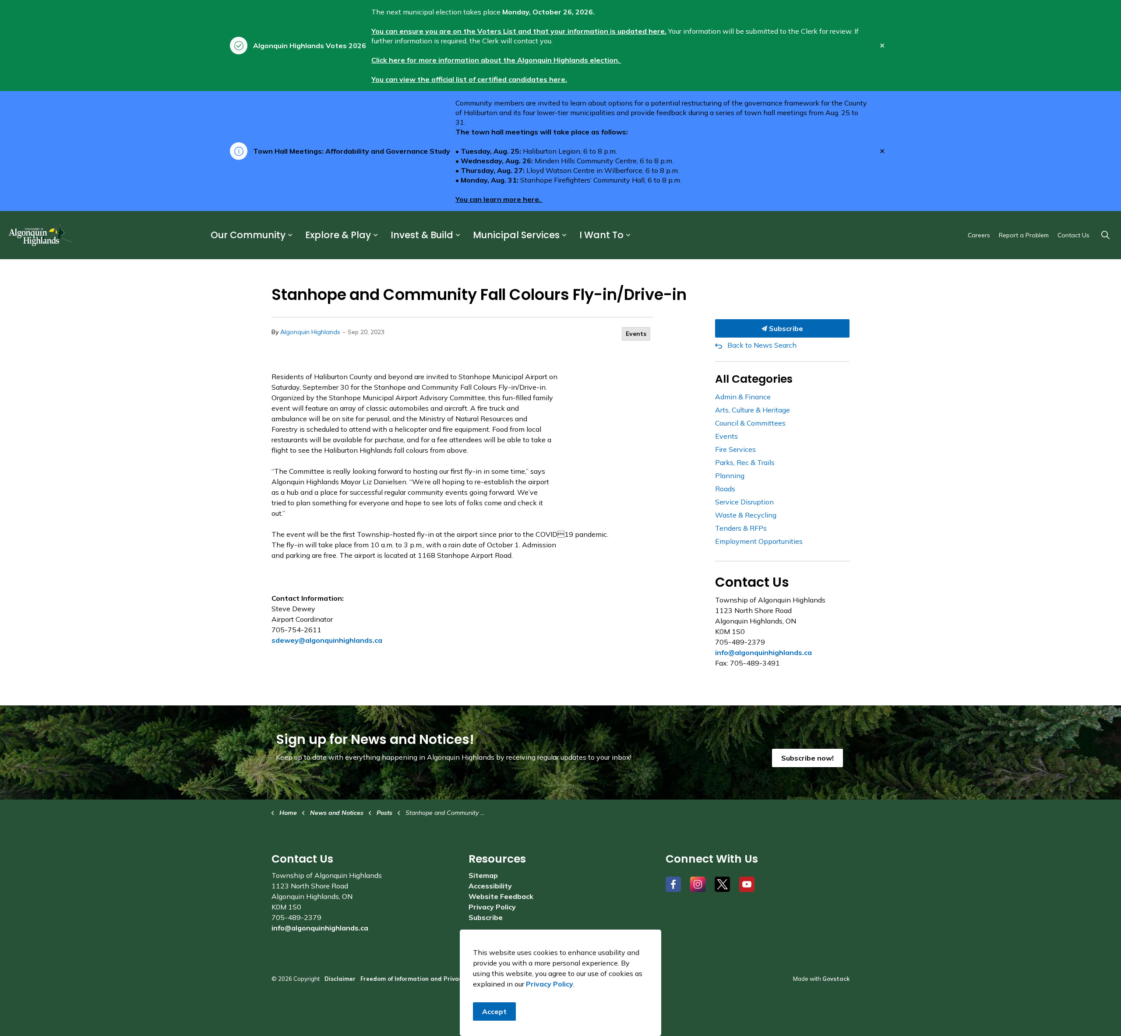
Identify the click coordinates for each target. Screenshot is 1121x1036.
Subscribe (785, 328)
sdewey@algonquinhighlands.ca (326, 640)
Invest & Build (422, 235)
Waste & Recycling (745, 515)
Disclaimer (340, 978)
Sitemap (483, 875)
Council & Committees (750, 423)
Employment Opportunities (759, 541)
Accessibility (490, 885)
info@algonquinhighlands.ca (763, 652)
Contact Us (1073, 235)
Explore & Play (338, 235)
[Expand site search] (1105, 235)
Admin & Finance (743, 396)
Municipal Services (516, 235)
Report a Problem (1024, 235)
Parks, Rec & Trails (745, 462)
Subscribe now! (807, 758)
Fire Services (735, 449)
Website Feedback (501, 896)
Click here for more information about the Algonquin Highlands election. (496, 60)
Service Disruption (744, 501)
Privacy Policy (492, 906)
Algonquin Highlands (310, 332)
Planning (729, 475)
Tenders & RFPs (741, 528)
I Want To (601, 235)
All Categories (754, 379)
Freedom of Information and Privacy (412, 978)
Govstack (836, 978)
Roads (725, 488)
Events (636, 334)
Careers (979, 235)
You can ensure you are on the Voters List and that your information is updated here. (518, 31)
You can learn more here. (499, 199)
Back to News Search (762, 345)
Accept (494, 1011)
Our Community (248, 235)
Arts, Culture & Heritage (752, 409)
